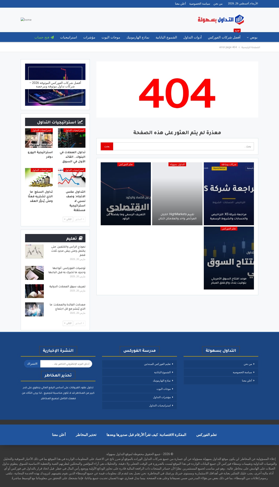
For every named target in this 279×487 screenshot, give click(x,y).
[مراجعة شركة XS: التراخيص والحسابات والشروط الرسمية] (228, 194)
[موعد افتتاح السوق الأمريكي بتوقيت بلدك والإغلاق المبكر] (228, 258)
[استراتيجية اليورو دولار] (39, 138)
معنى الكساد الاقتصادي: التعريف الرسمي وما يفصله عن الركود (125, 214)
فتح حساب (41, 37)
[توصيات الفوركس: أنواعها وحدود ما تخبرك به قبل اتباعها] (34, 273)
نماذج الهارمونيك (137, 37)
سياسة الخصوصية (199, 3)
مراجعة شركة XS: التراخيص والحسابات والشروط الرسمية (229, 216)
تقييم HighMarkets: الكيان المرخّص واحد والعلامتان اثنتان (177, 216)
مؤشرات (89, 37)
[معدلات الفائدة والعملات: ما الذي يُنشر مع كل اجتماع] (34, 309)
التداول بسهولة (177, 164)
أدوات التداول (192, 37)
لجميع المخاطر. (50, 398)
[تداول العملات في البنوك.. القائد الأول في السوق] (72, 138)
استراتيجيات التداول (74, 130)
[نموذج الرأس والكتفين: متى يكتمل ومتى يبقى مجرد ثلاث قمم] (34, 251)
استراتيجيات (68, 37)
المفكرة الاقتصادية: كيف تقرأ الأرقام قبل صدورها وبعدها (146, 435)
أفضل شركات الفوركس (224, 35)
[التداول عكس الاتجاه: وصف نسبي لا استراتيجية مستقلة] (72, 177)
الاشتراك (32, 363)
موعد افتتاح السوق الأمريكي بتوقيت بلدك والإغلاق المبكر (229, 280)
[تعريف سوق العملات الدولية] (34, 291)
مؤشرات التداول (162, 397)
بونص (253, 37)
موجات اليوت (111, 37)
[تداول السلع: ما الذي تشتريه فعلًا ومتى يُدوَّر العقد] (39, 177)
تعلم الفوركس (126, 164)
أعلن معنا (180, 3)
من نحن (218, 3)
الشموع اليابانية (166, 37)
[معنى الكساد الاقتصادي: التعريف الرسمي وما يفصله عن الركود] (125, 194)
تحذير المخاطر (86, 435)
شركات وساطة (228, 164)
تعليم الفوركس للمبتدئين (157, 364)
